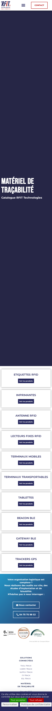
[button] (23, 5)
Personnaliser (10, 704)
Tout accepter (18, 700)
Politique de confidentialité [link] (35, 704)
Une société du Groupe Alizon (39, 641)
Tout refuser (36, 700)
